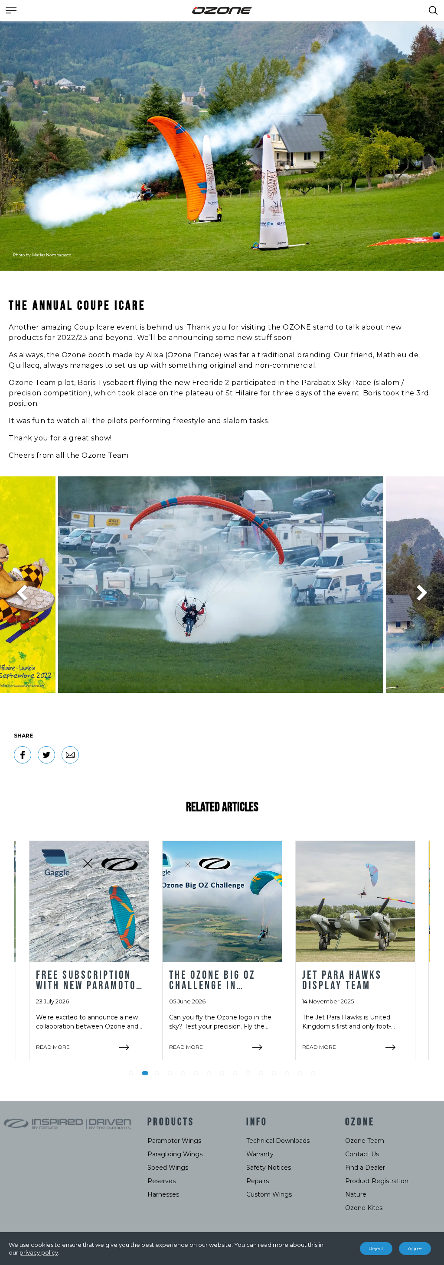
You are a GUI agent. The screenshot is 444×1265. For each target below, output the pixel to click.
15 (313, 1073)
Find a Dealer (365, 1167)
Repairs (257, 1181)
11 (261, 1073)
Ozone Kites (363, 1208)
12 (274, 1073)
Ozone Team (364, 1141)
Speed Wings (167, 1167)
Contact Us (362, 1154)
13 (287, 1073)
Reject (376, 1248)
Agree (415, 1248)
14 (300, 1073)
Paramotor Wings (174, 1141)
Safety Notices (268, 1167)
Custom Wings (269, 1194)
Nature (355, 1194)
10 (248, 1073)
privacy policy (39, 1252)
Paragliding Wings (174, 1154)
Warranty (260, 1154)
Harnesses (163, 1194)
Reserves (161, 1181)
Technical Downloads (278, 1141)
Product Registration (376, 1181)
